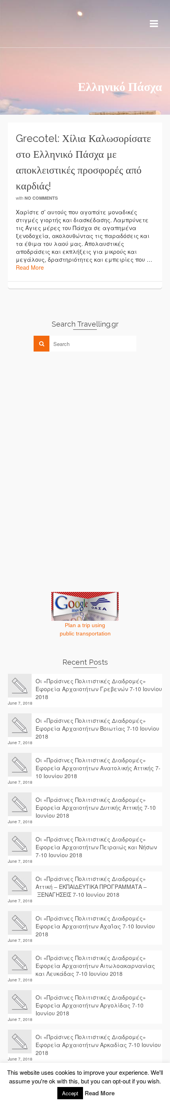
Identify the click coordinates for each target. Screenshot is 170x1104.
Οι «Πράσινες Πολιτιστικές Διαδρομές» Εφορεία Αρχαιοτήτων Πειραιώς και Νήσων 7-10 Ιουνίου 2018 (96, 847)
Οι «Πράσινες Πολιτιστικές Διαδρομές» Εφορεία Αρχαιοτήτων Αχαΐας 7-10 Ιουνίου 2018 (95, 926)
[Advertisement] (67, 412)
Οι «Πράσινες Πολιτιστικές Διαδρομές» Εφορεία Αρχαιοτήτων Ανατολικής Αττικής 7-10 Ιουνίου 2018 (98, 768)
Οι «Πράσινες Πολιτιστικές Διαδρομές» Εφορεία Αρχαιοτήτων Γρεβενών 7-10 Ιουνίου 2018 (99, 689)
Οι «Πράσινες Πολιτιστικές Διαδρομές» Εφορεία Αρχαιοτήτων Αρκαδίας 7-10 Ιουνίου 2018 (98, 1045)
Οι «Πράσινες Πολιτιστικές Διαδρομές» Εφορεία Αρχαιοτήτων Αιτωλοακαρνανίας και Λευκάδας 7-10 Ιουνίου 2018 (95, 965)
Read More (30, 267)
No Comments (41, 198)
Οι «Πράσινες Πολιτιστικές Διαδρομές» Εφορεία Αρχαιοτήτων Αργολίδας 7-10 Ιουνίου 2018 (91, 1005)
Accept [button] (70, 1093)
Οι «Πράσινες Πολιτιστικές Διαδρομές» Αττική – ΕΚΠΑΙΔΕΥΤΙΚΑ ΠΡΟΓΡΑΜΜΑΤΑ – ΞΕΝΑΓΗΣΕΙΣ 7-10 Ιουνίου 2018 (91, 886)
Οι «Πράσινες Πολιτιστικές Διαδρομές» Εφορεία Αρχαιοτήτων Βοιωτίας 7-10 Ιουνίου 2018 (97, 728)
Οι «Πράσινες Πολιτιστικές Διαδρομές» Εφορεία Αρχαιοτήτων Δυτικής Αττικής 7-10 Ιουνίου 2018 (96, 807)
